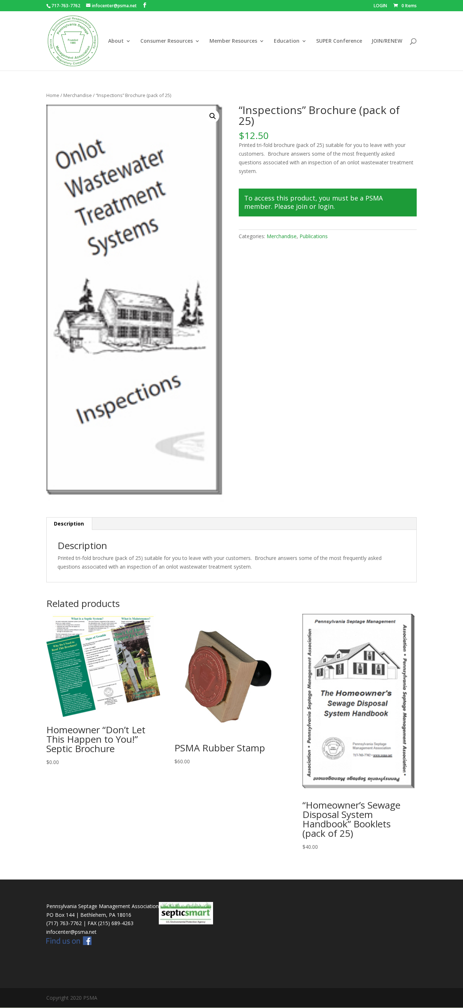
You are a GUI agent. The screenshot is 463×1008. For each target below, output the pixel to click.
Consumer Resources (166, 41)
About (116, 41)
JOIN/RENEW (386, 41)
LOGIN (380, 6)
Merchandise (77, 95)
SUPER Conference (339, 41)
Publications (314, 236)
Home (52, 95)
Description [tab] (69, 523)
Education (287, 41)
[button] (212, 116)
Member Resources (233, 41)
